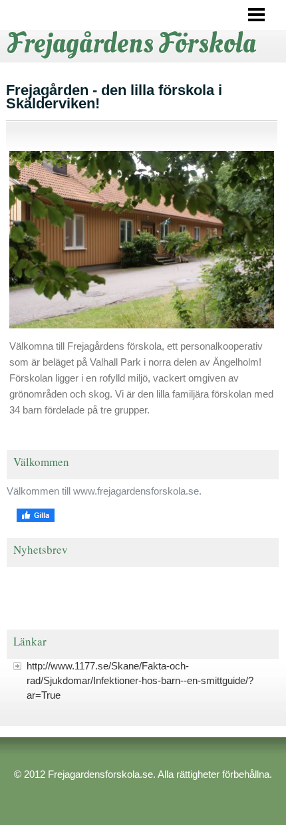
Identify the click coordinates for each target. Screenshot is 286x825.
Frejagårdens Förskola (131, 43)
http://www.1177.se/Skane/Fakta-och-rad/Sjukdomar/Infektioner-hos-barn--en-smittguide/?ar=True (140, 680)
